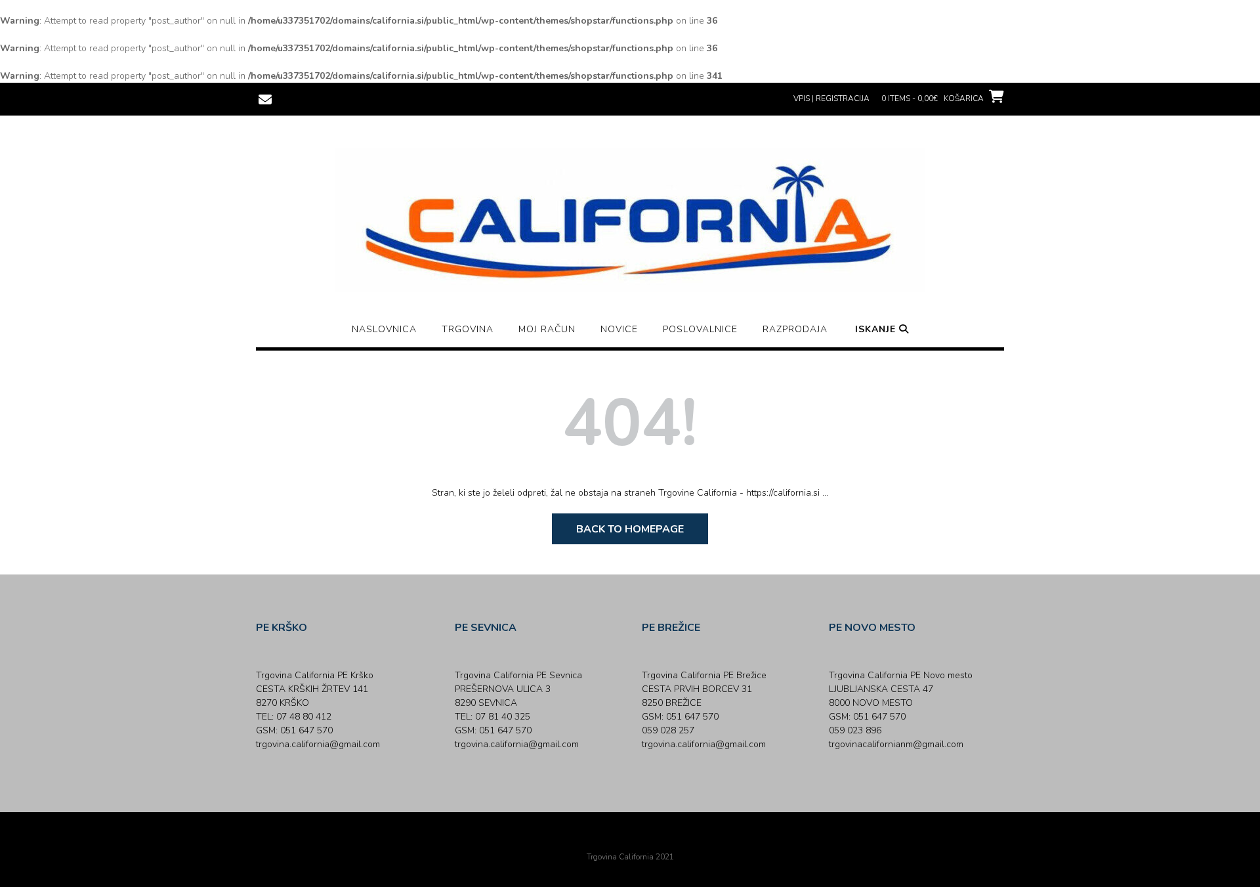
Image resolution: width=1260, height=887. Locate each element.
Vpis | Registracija (831, 98)
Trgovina (468, 329)
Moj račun (547, 329)
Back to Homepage (630, 529)
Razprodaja (795, 329)
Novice (619, 329)
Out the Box (648, 839)
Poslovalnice (700, 329)
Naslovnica (384, 329)
